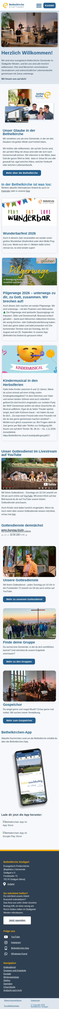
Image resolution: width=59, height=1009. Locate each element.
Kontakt (7, 974)
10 (11, 534)
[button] (39, 5)
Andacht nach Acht (12, 990)
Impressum (35, 1000)
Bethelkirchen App (20, 948)
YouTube (28, 496)
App (28, 191)
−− (5, 534)
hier (14, 514)
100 (18, 534)
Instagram (16, 942)
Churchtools (9, 987)
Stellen (6, 980)
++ (23, 534)
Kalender (5, 191)
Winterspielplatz (11, 977)
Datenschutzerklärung (12, 1000)
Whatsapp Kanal (19, 954)
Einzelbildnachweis (11, 1006)
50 (14, 534)
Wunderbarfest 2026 (19, 233)
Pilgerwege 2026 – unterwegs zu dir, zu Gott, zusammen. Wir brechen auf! (29, 297)
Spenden (7, 984)
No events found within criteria (16, 531)
